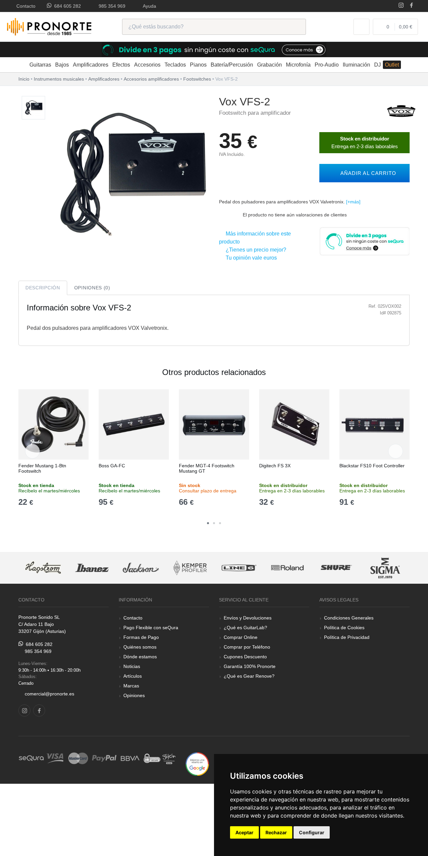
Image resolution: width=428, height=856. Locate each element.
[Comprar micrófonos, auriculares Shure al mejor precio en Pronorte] (336, 567)
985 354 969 (110, 6)
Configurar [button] (311, 832)
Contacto (24, 6)
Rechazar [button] (276, 832)
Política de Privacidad (346, 637)
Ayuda (148, 6)
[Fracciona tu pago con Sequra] (364, 241)
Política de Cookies (344, 627)
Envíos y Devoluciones (248, 618)
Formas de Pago (141, 637)
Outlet (392, 65)
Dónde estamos (140, 656)
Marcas (131, 685)
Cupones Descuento (245, 656)
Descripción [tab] (42, 287)
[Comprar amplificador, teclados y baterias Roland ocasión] (287, 567)
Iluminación (356, 65)
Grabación (269, 65)
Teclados (175, 65)
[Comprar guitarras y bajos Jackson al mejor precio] (140, 567)
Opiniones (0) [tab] (92, 287)
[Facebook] (411, 6)
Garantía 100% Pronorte (250, 666)
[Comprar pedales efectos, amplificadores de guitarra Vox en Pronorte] (401, 110)
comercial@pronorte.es (49, 693)
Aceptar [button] (244, 832)
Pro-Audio (327, 65)
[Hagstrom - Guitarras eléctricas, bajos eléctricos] (43, 567)
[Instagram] (401, 6)
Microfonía (298, 65)
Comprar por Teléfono (247, 647)
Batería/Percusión (232, 65)
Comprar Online (240, 637)
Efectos (121, 65)
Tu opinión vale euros (250, 258)
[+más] (353, 201)
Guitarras (40, 65)
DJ (377, 65)
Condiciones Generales (348, 618)
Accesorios (147, 65)
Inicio (23, 79)
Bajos (62, 65)
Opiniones (134, 695)
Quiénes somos (139, 647)
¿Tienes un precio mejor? (254, 250)
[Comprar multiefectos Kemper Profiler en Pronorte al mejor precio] (190, 567)
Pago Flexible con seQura (150, 627)
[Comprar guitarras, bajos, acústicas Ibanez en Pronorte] (92, 567)
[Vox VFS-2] (33, 108)
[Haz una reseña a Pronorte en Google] (197, 763)
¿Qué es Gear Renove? (249, 676)
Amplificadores (90, 65)
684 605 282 (66, 6)
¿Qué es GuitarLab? (245, 627)
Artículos (132, 676)
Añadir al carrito (366, 173)
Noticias (131, 666)
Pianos (198, 65)
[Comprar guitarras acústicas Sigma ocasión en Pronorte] (385, 567)
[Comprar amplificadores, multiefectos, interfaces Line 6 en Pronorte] (238, 567)
